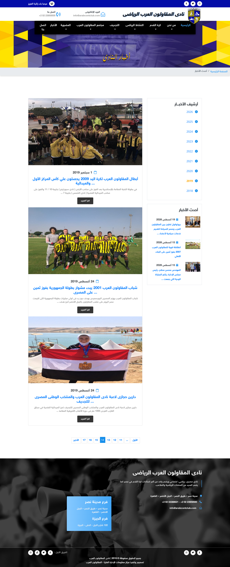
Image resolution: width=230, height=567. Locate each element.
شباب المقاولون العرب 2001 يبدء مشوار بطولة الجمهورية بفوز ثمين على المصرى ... (85, 290)
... (127, 440)
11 (120, 440)
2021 (190, 161)
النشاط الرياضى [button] (134, 25)
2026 (190, 112)
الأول (135, 440)
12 (114, 440)
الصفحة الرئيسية (218, 71)
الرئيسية (185, 25)
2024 (190, 131)
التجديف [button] (114, 25)
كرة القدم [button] (155, 25)
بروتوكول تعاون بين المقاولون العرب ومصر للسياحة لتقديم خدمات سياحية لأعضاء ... (166, 229)
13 (108, 440)
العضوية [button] (66, 25)
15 (96, 440)
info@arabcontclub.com (86, 15)
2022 (190, 151)
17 (84, 440)
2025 (190, 121)
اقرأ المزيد (85, 201)
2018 (190, 191)
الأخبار (53, 25)
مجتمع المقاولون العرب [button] (90, 25)
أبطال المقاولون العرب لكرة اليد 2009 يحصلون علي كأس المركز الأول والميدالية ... (85, 181)
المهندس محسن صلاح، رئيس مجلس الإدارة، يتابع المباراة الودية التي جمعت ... (167, 275)
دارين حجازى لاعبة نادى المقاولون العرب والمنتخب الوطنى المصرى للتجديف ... (85, 399)
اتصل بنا (43, 27)
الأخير (76, 440)
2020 (190, 171)
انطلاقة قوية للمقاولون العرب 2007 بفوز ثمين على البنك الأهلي (166, 252)
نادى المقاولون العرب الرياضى (153, 14)
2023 (190, 141)
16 (90, 440)
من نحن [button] (171, 25)
